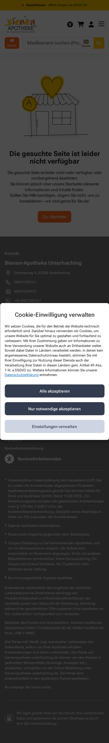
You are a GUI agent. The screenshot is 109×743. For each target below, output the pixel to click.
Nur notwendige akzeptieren (54, 409)
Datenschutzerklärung (22, 375)
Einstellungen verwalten (54, 426)
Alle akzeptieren (55, 391)
